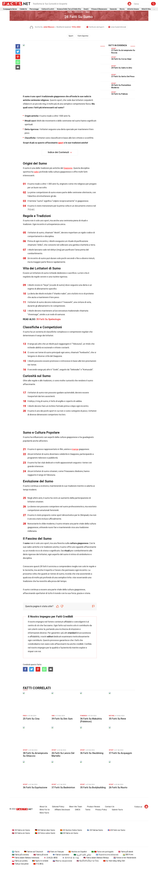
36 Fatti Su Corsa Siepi (121, 59)
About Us (43, 807)
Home (69, 12)
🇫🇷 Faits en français (56, 852)
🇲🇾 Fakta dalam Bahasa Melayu (96, 858)
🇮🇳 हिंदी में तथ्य (128, 855)
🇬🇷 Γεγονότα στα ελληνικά (107, 855)
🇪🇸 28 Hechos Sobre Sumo (71, 830)
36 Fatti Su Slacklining (91, 753)
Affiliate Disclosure (62, 810)
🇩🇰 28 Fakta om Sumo (21, 830)
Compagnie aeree (10, 9)
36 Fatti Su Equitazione (35, 787)
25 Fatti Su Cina (31, 718)
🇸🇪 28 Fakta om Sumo (69, 833)
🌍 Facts (15, 852)
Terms (87, 810)
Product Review (93, 807)
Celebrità (23, 9)
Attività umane (133, 9)
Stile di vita (146, 9)
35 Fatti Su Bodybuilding (93, 787)
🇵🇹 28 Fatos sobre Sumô (45, 833)
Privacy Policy (101, 810)
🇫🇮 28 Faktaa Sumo (95, 830)
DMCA (77, 810)
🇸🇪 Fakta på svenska (20, 855)
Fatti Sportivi (83, 36)
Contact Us (109, 807)
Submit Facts (117, 810)
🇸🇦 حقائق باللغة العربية (82, 855)
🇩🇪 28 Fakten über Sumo (45, 830)
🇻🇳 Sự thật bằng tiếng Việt (114, 861)
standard (72, 633)
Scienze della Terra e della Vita (69, 9)
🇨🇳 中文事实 (38, 864)
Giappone (68, 168)
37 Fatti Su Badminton (63, 787)
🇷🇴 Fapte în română (40, 861)
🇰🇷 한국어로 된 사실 (70, 858)
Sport (87, 12)
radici (36, 172)
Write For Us (45, 810)
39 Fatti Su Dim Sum (62, 718)
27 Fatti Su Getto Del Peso (123, 76)
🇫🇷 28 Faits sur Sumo (116, 830)
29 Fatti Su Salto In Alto (121, 68)
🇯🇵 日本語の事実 (51, 858)
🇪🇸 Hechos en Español (77, 852)
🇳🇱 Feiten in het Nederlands (124, 858)
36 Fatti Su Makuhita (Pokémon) (91, 720)
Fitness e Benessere (99, 9)
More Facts (44, 813)
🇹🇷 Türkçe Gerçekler (20, 864)
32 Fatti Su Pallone (119, 94)
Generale (113, 9)
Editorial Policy (58, 807)
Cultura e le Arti (48, 9)
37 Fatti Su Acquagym (120, 753)
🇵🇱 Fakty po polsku (20, 861)
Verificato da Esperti (96, 27)
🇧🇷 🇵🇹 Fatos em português (102, 852)
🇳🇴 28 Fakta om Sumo (21, 833)
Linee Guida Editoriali (118, 27)
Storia (122, 9)
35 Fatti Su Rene (117, 718)
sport (60, 142)
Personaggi (34, 9)
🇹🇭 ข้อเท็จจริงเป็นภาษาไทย (88, 861)
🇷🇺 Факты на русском (62, 861)
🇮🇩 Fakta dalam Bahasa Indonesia (25, 858)
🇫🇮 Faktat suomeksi (61, 855)
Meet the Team (75, 807)
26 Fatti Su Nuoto (118, 787)
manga (75, 449)
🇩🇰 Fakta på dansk (125, 852)
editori (50, 636)
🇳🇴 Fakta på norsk (40, 855)
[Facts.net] (16, 4)
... (154, 9)
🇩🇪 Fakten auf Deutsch (33, 852)
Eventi (86, 9)
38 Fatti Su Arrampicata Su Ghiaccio (35, 754)
